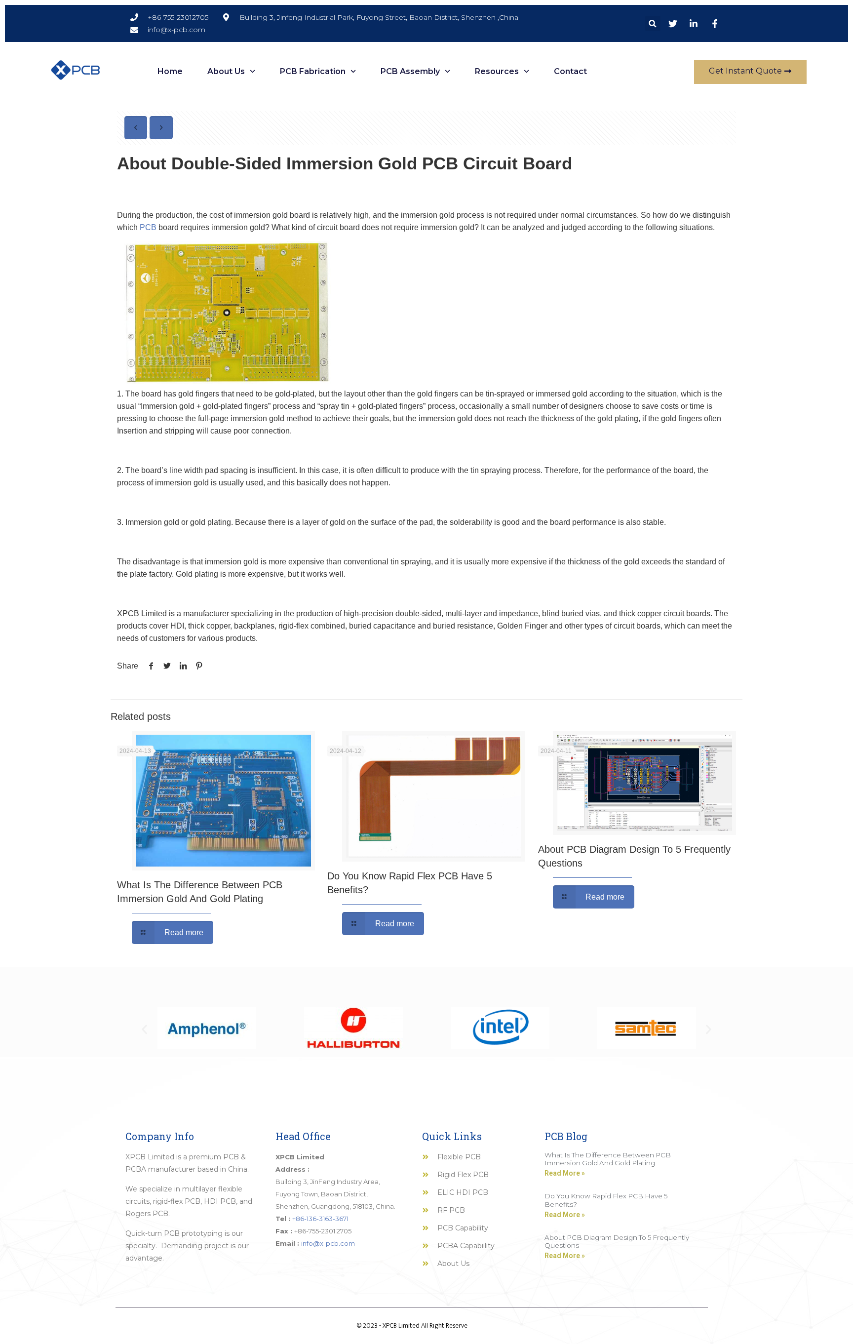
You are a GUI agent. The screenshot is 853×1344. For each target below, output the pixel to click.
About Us (226, 71)
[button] (652, 23)
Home (170, 71)
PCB (148, 227)
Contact (570, 71)
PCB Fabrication (313, 71)
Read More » (564, 1173)
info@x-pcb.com (328, 1243)
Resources (497, 71)
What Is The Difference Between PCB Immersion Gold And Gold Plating (607, 1159)
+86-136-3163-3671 (320, 1219)
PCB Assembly (410, 71)
